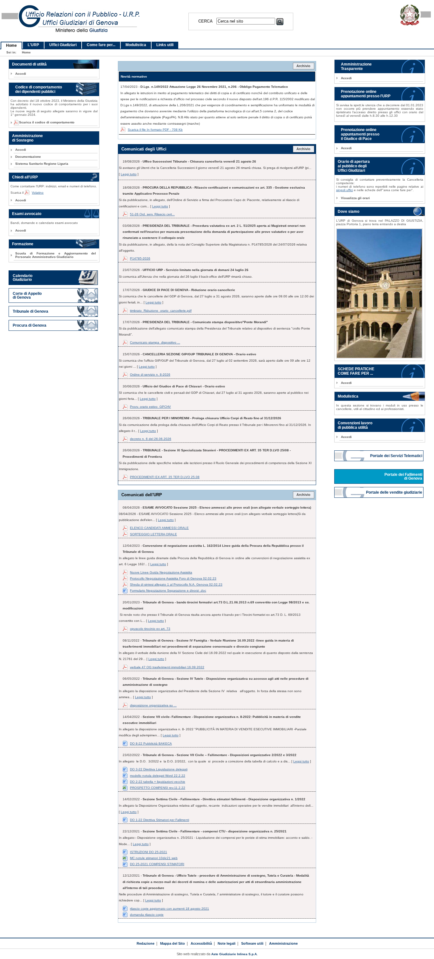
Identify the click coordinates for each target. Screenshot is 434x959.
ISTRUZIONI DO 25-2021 (148, 852)
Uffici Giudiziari (63, 45)
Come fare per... (101, 45)
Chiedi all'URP (25, 177)
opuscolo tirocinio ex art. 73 (150, 628)
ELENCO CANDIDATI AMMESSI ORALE (159, 528)
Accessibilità (201, 943)
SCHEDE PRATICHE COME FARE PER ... (356, 371)
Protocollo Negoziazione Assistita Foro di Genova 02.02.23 (173, 578)
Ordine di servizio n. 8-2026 (150, 374)
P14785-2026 (140, 258)
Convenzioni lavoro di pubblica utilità (355, 425)
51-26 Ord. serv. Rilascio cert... (152, 214)
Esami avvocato (26, 214)
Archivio (303, 66)
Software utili (252, 943)
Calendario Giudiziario (22, 277)
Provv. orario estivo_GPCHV (150, 406)
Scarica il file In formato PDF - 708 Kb (155, 129)
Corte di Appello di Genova (27, 295)
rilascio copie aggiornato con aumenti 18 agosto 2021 (169, 908)
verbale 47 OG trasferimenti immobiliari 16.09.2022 (167, 667)
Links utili (164, 45)
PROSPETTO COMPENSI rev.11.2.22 (157, 787)
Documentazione (28, 156)
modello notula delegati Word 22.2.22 (157, 775)
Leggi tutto (129, 174)
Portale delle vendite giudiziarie (394, 492)
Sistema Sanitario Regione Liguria (41, 163)
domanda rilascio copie (147, 914)
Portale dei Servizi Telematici (396, 456)
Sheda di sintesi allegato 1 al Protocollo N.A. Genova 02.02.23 (176, 584)
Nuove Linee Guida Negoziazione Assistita (161, 572)
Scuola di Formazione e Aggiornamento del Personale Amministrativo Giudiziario (55, 255)
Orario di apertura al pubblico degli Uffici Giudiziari (354, 166)
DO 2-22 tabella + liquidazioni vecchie (157, 781)
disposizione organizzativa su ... (153, 705)
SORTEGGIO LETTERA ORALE (153, 534)
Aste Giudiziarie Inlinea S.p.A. (234, 954)
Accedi (20, 73)
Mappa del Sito (172, 943)
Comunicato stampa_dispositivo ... (155, 342)
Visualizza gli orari (355, 198)
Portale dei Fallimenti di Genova (403, 476)
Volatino (38, 192)
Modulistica (135, 45)
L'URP (33, 45)
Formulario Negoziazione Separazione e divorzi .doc (168, 590)
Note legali (226, 943)
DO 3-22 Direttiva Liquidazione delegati (158, 769)
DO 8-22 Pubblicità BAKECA (151, 743)
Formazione (22, 244)
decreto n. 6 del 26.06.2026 (150, 439)
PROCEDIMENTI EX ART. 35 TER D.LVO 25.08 (165, 477)
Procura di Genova (29, 325)
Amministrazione (283, 943)
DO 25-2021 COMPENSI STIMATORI (157, 864)
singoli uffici (344, 190)
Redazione (145, 943)
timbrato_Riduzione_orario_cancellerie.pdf (161, 310)
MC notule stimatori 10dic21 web (154, 858)
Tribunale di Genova (30, 311)
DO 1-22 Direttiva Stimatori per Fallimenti (159, 820)
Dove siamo (348, 211)
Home (11, 45)
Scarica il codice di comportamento (44, 122)
